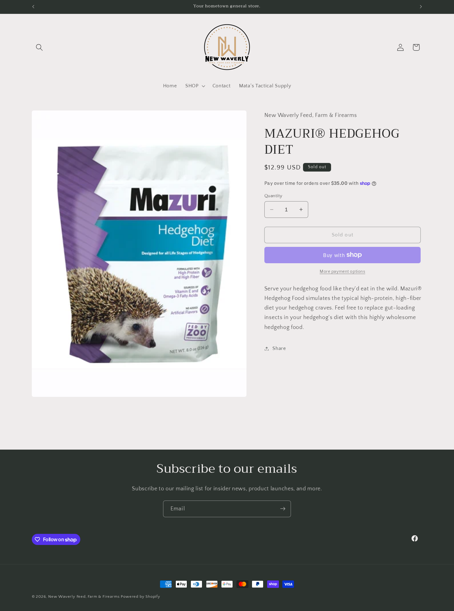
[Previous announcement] (33, 7)
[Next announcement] (421, 7)
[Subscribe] (283, 509)
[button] (40, 47)
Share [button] (279, 348)
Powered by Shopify (140, 596)
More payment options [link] (342, 271)
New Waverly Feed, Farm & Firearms (84, 596)
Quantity (273, 195)
